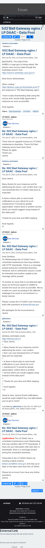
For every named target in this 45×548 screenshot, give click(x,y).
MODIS (35, 111)
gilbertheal (6, 319)
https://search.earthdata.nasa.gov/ (17, 73)
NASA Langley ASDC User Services (26, 511)
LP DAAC (26, 111)
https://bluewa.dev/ (10, 339)
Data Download (15, 111)
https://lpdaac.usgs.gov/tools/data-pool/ (19, 87)
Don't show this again (10, 27)
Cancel (14, 547)
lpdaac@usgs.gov (31, 304)
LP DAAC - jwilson (9, 117)
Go (22, 547)
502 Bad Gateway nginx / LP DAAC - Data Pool (22, 30)
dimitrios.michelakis (10, 43)
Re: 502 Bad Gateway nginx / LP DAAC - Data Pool (19, 133)
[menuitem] (20, 503)
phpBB (16, 519)
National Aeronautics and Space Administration (22, 513)
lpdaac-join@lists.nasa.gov (14, 464)
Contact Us (22, 517)
